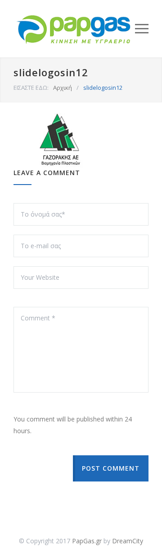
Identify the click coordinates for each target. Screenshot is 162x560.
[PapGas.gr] (74, 28)
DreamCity (127, 541)
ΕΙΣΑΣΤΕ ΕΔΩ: (31, 87)
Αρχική (62, 87)
